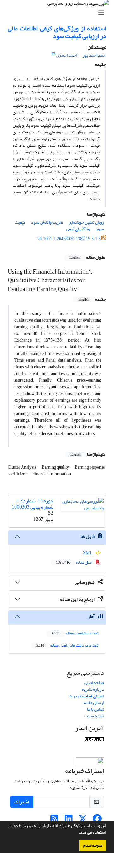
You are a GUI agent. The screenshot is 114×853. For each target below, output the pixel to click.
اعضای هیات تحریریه (86, 696)
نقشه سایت (94, 716)
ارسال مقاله (94, 702)
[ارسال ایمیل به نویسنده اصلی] (54, 54)
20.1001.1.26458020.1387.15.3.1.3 (69, 238)
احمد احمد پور (94, 55)
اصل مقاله (74, 562)
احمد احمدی (66, 55)
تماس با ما (95, 709)
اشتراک (21, 802)
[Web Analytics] (94, 740)
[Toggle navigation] (59, 12)
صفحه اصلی (94, 682)
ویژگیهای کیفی (78, 229)
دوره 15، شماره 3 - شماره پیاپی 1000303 (32, 503)
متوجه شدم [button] (92, 845)
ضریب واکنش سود (47, 222)
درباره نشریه (93, 689)
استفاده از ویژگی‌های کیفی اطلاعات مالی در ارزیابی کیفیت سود (57, 32)
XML (88, 553)
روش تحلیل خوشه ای (86, 222)
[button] (77, 833)
